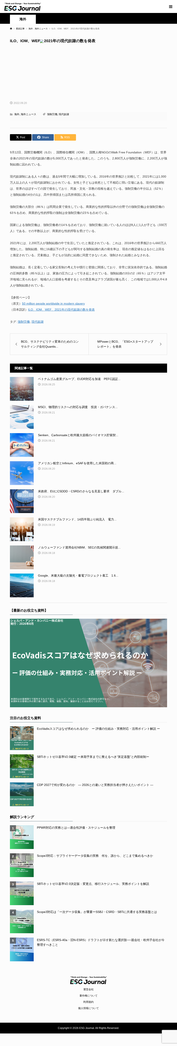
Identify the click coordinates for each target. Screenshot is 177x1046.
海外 (22, 19)
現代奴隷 (64, 114)
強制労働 (52, 114)
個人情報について (88, 1008)
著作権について (88, 995)
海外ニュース (28, 114)
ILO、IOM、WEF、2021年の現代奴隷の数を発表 (61, 309)
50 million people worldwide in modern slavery (53, 303)
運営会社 (88, 989)
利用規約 (88, 1001)
